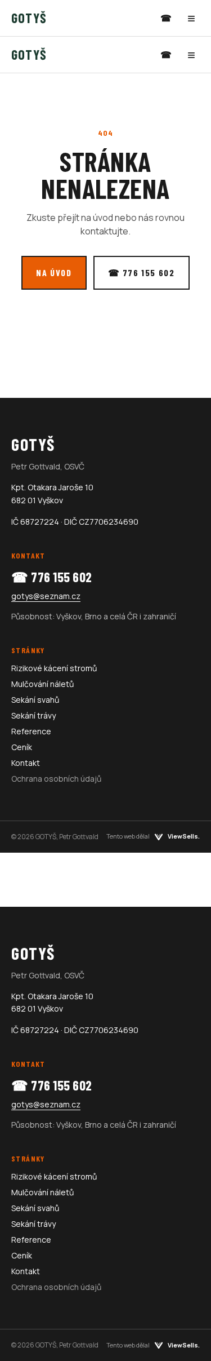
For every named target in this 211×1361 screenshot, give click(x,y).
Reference (31, 731)
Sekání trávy (33, 715)
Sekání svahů (35, 699)
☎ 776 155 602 (141, 272)
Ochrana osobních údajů (56, 778)
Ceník (21, 747)
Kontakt (25, 762)
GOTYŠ (29, 18)
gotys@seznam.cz (45, 596)
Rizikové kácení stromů (54, 668)
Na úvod (53, 272)
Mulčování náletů (42, 684)
